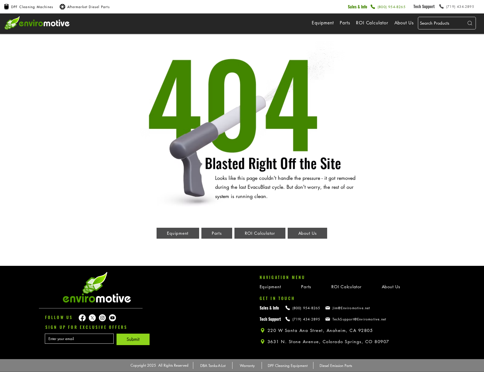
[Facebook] (82, 317)
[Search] (469, 23)
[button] (322, 23)
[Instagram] (102, 317)
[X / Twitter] (92, 317)
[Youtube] (112, 317)
